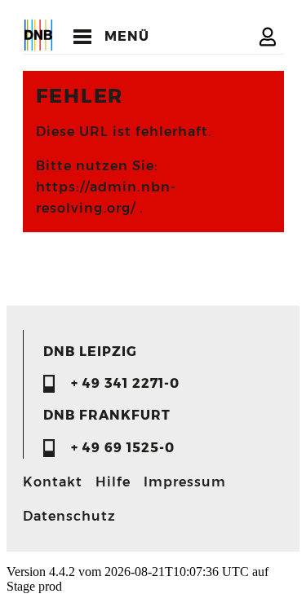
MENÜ (126, 36)
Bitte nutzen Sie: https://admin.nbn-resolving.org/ (106, 187)
